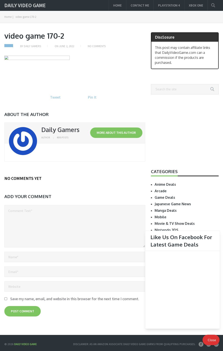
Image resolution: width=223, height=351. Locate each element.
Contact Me (140, 5)
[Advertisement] (185, 131)
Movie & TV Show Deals (175, 223)
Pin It (92, 97)
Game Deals (165, 197)
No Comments (97, 46)
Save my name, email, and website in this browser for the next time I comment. (74, 298)
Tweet (55, 97)
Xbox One (196, 5)
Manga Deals (166, 210)
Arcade (161, 191)
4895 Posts (62, 137)
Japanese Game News (173, 204)
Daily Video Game (25, 5)
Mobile (160, 217)
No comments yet (23, 178)
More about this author (116, 133)
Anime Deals (165, 184)
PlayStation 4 (169, 5)
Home (117, 5)
